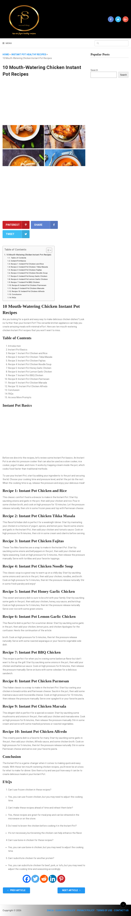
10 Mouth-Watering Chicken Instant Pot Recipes (28, 254)
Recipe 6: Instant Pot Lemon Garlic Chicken (29, 279)
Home (6, 54)
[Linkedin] (53, 879)
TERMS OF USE (104, 910)
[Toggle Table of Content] (47, 250)
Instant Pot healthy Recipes (28, 54)
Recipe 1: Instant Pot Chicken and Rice (27, 264)
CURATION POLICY (65, 910)
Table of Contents (18, 258)
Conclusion (16, 294)
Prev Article (17, 890)
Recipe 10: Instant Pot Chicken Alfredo (28, 291)
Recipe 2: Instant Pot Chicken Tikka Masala (29, 267)
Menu (9, 43)
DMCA (50, 910)
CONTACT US (121, 910)
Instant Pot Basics (18, 261)
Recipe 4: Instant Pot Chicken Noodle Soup (29, 273)
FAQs (14, 297)
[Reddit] (44, 879)
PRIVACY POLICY (85, 910)
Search (94, 70)
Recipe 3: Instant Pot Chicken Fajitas (26, 270)
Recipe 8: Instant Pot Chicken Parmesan (29, 285)
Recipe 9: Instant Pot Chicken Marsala (28, 288)
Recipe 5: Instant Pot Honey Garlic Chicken (29, 276)
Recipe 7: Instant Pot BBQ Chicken (25, 282)
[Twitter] (35, 879)
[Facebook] (27, 879)
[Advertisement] (44, 101)
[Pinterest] (61, 879)
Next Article (70, 890)
